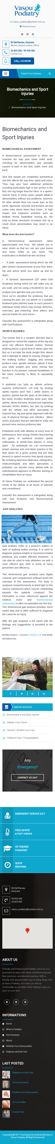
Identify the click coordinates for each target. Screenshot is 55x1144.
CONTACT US (35, 635)
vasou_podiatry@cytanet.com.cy (29, 22)
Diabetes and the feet (16, 1051)
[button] (27, 931)
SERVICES (27, 104)
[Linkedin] (27, 34)
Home (9, 1023)
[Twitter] (33, 34)
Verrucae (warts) (20, 1082)
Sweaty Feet (18, 1112)
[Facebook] (22, 34)
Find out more (29, 26)
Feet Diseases (13, 1035)
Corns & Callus (19, 1102)
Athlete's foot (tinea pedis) (19, 1046)
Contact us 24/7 (27, 777)
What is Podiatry (14, 1029)
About (9, 1040)
